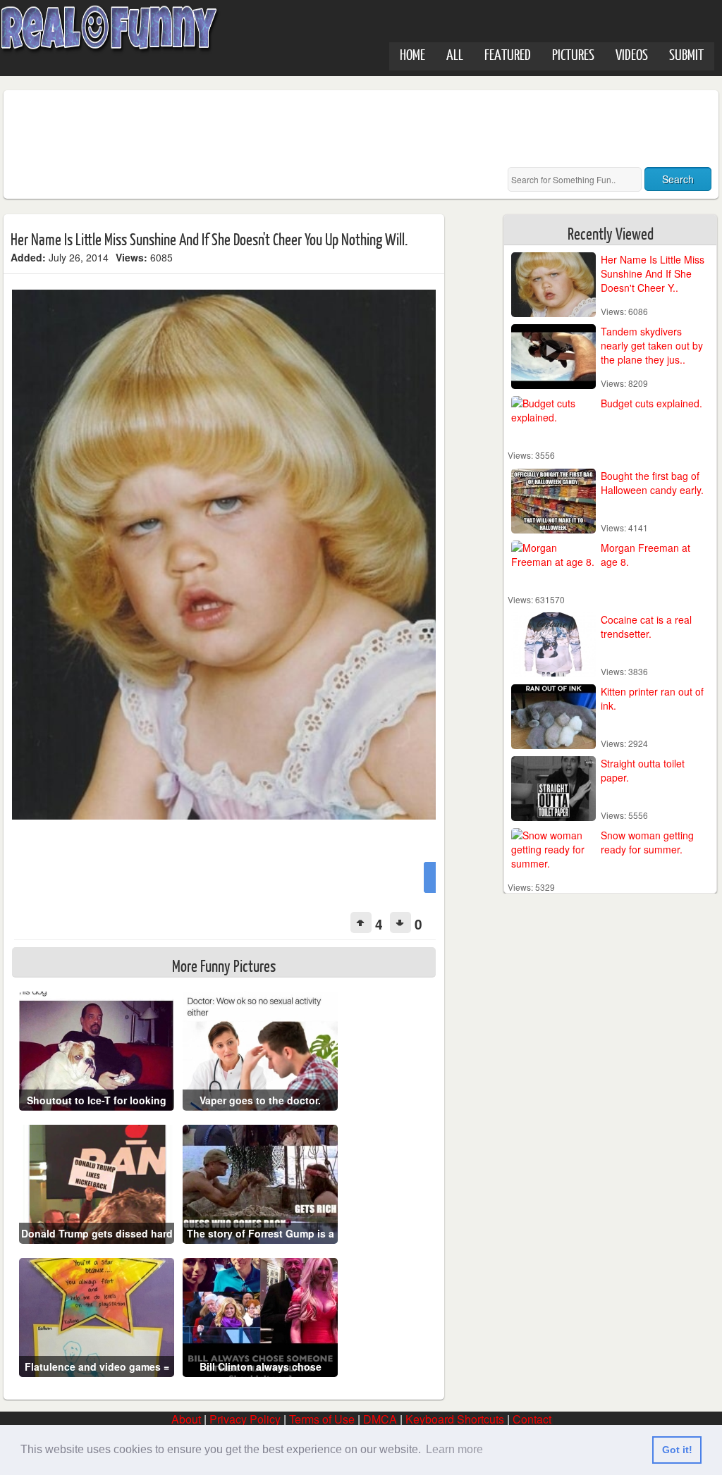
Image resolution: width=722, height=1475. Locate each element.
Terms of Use (322, 1419)
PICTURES (573, 54)
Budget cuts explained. (651, 403)
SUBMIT (686, 54)
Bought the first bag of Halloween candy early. (652, 483)
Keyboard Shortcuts (454, 1419)
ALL (454, 54)
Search (678, 179)
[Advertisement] (267, 129)
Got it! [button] (677, 1449)
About (186, 1419)
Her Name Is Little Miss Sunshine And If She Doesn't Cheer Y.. (652, 273)
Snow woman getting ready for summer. (647, 842)
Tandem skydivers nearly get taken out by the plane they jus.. (652, 345)
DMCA (380, 1419)
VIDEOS (632, 54)
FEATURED (507, 54)
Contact (532, 1419)
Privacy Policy (245, 1419)
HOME (412, 54)
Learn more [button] (454, 1449)
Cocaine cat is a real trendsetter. (646, 626)
